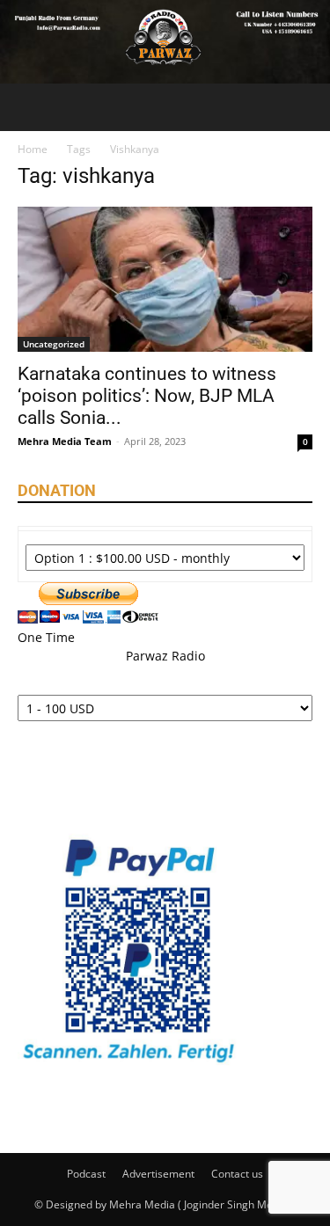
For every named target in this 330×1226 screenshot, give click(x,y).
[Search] (305, 107)
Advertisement (158, 1173)
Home (33, 149)
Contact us (237, 1173)
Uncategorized (53, 344)
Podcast (86, 1173)
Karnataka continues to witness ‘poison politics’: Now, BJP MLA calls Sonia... (147, 395)
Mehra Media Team (65, 441)
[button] (30, 107)
